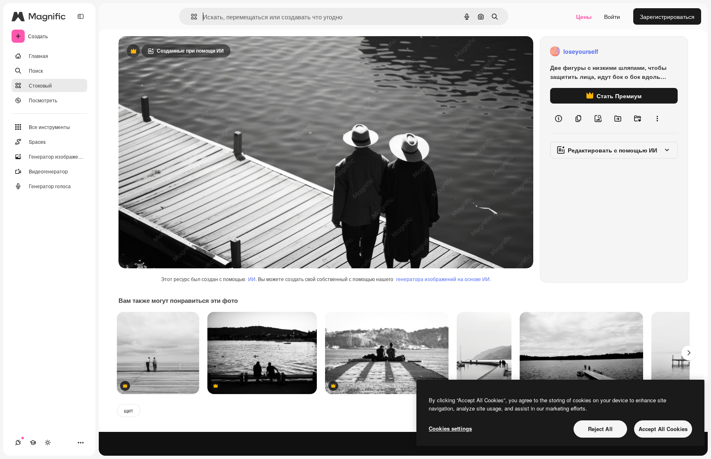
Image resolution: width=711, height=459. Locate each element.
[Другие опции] (657, 118)
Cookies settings (450, 428)
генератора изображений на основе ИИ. (443, 278)
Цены (584, 16)
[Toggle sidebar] (80, 16)
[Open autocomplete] (190, 17)
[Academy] (33, 442)
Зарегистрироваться (667, 16)
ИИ (252, 278)
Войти (612, 16)
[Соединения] (18, 442)
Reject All (600, 429)
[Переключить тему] (47, 442)
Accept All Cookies (663, 429)
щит (128, 410)
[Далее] (688, 353)
